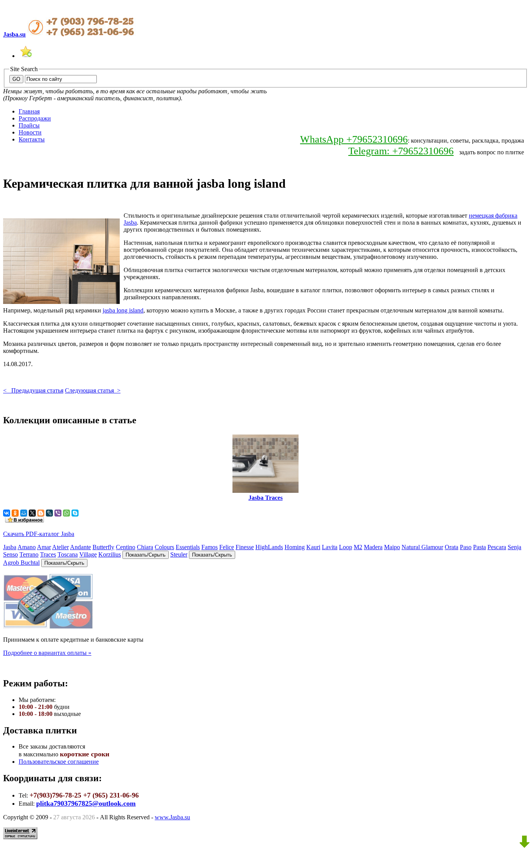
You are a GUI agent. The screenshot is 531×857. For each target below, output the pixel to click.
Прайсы (29, 125)
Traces (48, 554)
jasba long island (123, 310)
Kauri (313, 547)
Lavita (329, 547)
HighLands (269, 547)
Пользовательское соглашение (59, 761)
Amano (26, 547)
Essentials (188, 547)
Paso (466, 547)
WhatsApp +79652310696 (354, 139)
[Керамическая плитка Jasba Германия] (25, 55)
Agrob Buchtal (21, 562)
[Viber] (57, 513)
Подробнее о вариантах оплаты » (47, 652)
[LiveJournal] (49, 513)
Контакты (32, 139)
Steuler (178, 554)
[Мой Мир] (23, 513)
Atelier (60, 547)
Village (88, 554)
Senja (514, 547)
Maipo (392, 547)
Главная (29, 111)
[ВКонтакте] (6, 513)
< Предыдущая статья (33, 390)
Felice (226, 547)
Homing (295, 547)
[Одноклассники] (15, 513)
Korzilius (109, 554)
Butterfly (103, 547)
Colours (164, 547)
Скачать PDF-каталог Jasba (38, 534)
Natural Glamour (422, 547)
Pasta (479, 547)
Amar (44, 547)
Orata (451, 547)
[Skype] (75, 513)
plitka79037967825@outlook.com (86, 803)
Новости (30, 132)
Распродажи (35, 118)
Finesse (245, 547)
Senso (10, 554)
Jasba (9, 547)
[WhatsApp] (66, 513)
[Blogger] (40, 513)
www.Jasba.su (172, 817)
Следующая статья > (93, 390)
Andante (80, 547)
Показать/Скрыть (146, 555)
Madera (373, 547)
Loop (345, 547)
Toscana (68, 554)
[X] (32, 513)
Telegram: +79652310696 (401, 151)
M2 (358, 547)
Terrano (28, 554)
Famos (209, 547)
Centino (125, 547)
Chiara (145, 547)
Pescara (496, 547)
